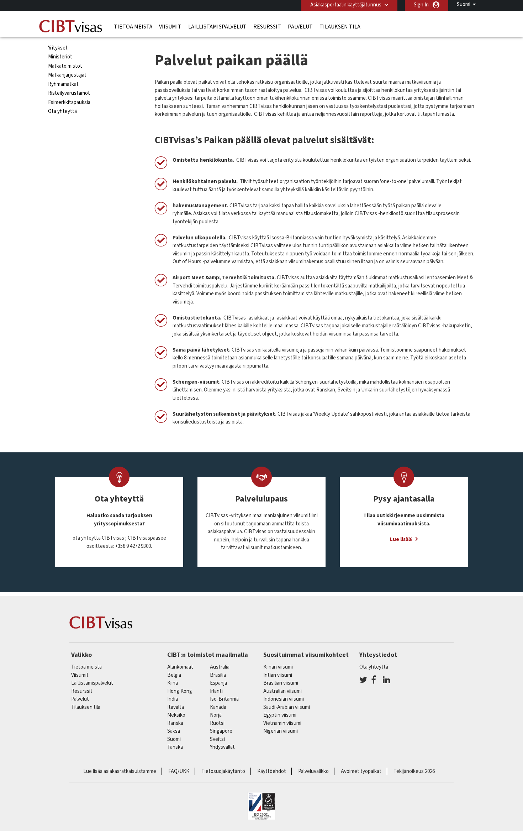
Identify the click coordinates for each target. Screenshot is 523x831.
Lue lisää (401, 539)
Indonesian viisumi (283, 699)
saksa (173, 731)
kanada (218, 707)
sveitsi (217, 739)
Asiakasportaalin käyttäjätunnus (345, 5)
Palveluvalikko (313, 771)
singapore (221, 731)
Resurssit (267, 27)
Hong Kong (179, 691)
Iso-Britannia (224, 699)
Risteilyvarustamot (69, 93)
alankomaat (180, 667)
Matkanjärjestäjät (67, 75)
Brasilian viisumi (280, 683)
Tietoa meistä (133, 27)
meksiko (176, 715)
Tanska (175, 747)
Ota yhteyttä (62, 111)
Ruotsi (217, 723)
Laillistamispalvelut (217, 27)
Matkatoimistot (65, 66)
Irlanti (216, 691)
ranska (175, 723)
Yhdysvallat (222, 747)
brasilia (218, 675)
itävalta (175, 707)
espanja (218, 683)
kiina (172, 683)
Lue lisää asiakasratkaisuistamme (119, 771)
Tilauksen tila (339, 27)
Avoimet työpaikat (361, 771)
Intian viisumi (277, 675)
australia (219, 667)
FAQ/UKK (178, 771)
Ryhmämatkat (63, 84)
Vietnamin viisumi (282, 723)
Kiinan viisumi (278, 667)
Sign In (421, 5)
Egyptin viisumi (279, 715)
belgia (174, 675)
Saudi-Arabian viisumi (286, 707)
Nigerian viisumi (280, 731)
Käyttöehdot (271, 771)
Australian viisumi (282, 691)
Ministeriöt (60, 57)
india (172, 699)
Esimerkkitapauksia (69, 102)
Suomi (463, 4)
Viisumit (170, 27)
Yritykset (58, 48)
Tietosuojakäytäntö (223, 771)
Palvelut (300, 27)
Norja (216, 715)
